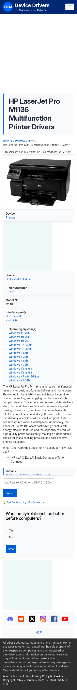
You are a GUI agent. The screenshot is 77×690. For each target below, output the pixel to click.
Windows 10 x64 (19, 337)
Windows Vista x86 (20, 372)
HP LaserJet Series (18, 279)
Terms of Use (21, 676)
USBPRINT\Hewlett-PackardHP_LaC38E (29, 474)
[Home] (8, 6)
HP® (31, 141)
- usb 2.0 (11, 320)
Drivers (7, 141)
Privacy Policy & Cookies (47, 676)
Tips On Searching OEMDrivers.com (25, 502)
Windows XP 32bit (20, 380)
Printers (20, 141)
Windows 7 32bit (19, 364)
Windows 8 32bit (19, 357)
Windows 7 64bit (19, 360)
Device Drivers (32, 5)
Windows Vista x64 (20, 368)
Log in (38, 632)
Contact (30, 680)
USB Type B (13, 316)
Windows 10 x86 (19, 341)
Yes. (11, 530)
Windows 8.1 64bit (20, 345)
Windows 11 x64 (19, 333)
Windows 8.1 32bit (20, 349)
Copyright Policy (13, 680)
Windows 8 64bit (19, 353)
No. (11, 537)
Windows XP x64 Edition (24, 376)
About (6, 676)
